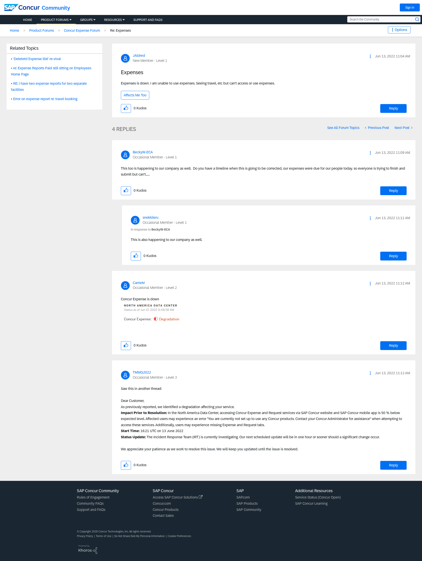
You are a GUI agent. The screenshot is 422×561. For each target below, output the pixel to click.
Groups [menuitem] (86, 20)
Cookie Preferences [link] (179, 536)
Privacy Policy (85, 536)
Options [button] (401, 30)
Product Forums (41, 30)
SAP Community (248, 510)
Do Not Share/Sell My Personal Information (139, 536)
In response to (150, 229)
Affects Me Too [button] (135, 95)
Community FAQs (90, 503)
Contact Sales (163, 515)
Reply (393, 108)
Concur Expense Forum (82, 30)
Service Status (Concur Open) (318, 497)
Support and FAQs (91, 510)
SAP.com (243, 497)
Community (56, 8)
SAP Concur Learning (311, 503)
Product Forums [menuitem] (55, 20)
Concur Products (165, 510)
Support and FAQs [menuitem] (147, 20)
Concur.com (162, 503)
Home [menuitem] (27, 20)
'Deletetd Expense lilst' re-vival (37, 59)
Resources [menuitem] (113, 20)
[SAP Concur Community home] (22, 7)
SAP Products (247, 503)
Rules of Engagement (93, 497)
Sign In (409, 7)
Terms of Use (103, 536)
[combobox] (383, 19)
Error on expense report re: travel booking (45, 99)
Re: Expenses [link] (120, 30)
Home (14, 30)
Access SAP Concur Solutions (176, 497)
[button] (370, 56)
